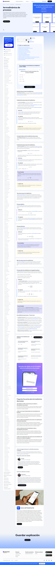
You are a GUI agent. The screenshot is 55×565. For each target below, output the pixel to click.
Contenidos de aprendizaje (19, 1)
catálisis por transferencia (6, 162)
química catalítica (6, 392)
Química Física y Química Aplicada (7, 80)
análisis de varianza (6, 101)
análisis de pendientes (6, 98)
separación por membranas (7, 421)
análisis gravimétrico (6, 102)
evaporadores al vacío (6, 262)
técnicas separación (6, 464)
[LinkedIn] (51, 560)
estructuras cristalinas (6, 258)
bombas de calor (6, 132)
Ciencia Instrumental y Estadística (7, 72)
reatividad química (6, 408)
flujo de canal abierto (6, 283)
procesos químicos (6, 382)
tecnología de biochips (6, 435)
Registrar (49, 1)
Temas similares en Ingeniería (22, 53)
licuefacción (5, 318)
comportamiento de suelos (7, 183)
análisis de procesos (32, 328)
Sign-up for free (27, 539)
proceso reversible (21, 327)
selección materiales (6, 417)
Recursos (33, 1)
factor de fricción (6, 267)
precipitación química (6, 366)
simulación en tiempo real (6, 425)
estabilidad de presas (6, 249)
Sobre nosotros (17, 555)
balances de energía (6, 110)
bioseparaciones (6, 124)
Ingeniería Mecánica (6, 66)
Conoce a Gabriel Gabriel (22, 485)
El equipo (17, 556)
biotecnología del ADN (6, 127)
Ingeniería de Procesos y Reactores (7, 76)
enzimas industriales (6, 245)
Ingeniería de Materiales (6, 473)
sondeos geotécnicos (6, 431)
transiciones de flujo (6, 460)
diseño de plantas (6, 228)
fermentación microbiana (6, 274)
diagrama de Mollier (6, 219)
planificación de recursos (6, 362)
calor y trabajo (37, 147)
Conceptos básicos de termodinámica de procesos (25, 48)
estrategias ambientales (6, 254)
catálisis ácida (5, 163)
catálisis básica (5, 150)
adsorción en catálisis (6, 88)
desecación (5, 209)
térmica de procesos (6, 465)
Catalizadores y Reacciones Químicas (7, 71)
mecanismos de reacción (6, 322)
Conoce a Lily (20, 467)
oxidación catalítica (6, 357)
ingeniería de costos (6, 300)
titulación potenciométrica (6, 452)
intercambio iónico (6, 313)
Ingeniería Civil (5, 63)
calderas (5, 133)
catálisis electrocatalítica (6, 153)
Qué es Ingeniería (6, 487)
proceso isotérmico (22, 227)
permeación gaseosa (6, 360)
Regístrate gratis (43, 11)
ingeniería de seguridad (6, 305)
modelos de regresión (6, 340)
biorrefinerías (5, 123)
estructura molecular (6, 257)
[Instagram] (46, 560)
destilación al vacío (6, 210)
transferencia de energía (38, 92)
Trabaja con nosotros (18, 553)
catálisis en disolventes (6, 154)
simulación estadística (6, 426)
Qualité (18, 39)
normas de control (6, 353)
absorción (5, 84)
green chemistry (5, 292)
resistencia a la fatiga (6, 412)
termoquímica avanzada (6, 451)
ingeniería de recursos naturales (7, 304)
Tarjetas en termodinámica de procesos (24, 55)
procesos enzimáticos (6, 379)
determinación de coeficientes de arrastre (8, 218)
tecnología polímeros (6, 439)
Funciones (27, 1)
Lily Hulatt (33, 38)
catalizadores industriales (6, 145)
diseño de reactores (6, 231)
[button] (3, 29)
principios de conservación (7, 370)
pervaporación (5, 361)
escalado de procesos (6, 248)
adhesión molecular (6, 85)
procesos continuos (6, 374)
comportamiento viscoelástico (7, 188)
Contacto (36, 553)
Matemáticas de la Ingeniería (7, 482)
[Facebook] (44, 560)
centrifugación (5, 167)
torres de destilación (6, 455)
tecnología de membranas (6, 438)
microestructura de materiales (7, 331)
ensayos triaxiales (6, 244)
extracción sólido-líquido (6, 266)
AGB (12, 560)
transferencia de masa (6, 456)
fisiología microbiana (6, 278)
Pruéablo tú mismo (6, 21)
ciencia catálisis (5, 172)
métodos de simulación (6, 349)
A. (21, 74)
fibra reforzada (5, 275)
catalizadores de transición (6, 140)
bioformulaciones (6, 115)
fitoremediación (5, 279)
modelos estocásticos (6, 343)
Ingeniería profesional (6, 481)
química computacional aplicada (7, 395)
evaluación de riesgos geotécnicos (7, 261)
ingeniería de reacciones (6, 301)
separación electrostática (6, 418)
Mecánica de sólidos (6, 485)
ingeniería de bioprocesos (6, 296)
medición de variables (6, 323)
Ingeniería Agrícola (6, 60)
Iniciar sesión (44, 1)
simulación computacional (6, 422)
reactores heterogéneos (6, 405)
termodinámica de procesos (7, 447)
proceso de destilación (6, 373)
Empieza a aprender (37, 337)
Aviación (5, 57)
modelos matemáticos (6, 344)
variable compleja (6, 468)
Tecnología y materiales (6, 81)
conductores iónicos (6, 193)
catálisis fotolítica (6, 158)
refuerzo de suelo (6, 409)
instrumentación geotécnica (7, 309)
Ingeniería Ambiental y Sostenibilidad (8, 75)
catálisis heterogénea (6, 159)
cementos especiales (6, 166)
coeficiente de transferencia (7, 179)
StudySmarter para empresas (29, 553)
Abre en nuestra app (29, 86)
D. (21, 81)
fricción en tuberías (6, 288)
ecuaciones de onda (6, 236)
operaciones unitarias (6, 356)
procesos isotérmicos (22, 244)
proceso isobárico (20, 205)
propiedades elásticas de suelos (7, 387)
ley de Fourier (5, 317)
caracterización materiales (6, 136)
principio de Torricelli (6, 369)
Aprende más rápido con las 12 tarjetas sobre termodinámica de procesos (28, 57)
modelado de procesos (6, 336)
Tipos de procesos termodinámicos (23, 49)
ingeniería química (20, 271)
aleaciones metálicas (6, 90)
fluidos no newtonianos (6, 280)
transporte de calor (6, 461)
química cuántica (6, 396)
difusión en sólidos (6, 223)
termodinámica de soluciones (7, 448)
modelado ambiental (6, 335)
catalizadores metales (6, 146)
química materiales (6, 400)
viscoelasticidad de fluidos (6, 470)
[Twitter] (49, 560)
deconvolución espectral (6, 205)
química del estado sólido (6, 399)
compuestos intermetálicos (7, 192)
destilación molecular (6, 215)
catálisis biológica (6, 149)
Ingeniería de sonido (6, 479)
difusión (5, 222)
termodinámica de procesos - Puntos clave (24, 52)
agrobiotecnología (6, 89)
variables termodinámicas (33, 104)
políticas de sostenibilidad (6, 365)
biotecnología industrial (6, 128)
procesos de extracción (6, 375)
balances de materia (6, 111)
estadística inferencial (6, 253)
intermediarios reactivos (6, 314)
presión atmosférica (32, 219)
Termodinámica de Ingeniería (7, 488)
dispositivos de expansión (6, 232)
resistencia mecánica (6, 413)
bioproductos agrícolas (6, 119)
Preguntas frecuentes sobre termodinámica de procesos (26, 58)
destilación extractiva (6, 214)
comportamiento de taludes (7, 184)
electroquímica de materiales (7, 240)
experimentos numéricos (6, 265)
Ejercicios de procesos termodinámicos (23, 50)
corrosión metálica (6, 197)
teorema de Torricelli (6, 443)
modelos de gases (6, 339)
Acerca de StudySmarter (21, 59)
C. (21, 79)
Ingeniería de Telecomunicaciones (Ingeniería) (8, 476)
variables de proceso (6, 469)
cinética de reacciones (6, 176)
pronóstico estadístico (6, 383)
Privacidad (16, 560)
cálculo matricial (5, 201)
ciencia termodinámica (6, 175)
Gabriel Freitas (30, 39)
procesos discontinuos (6, 378)
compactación (5, 180)
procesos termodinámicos (21, 194)
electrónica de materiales (6, 241)
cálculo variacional (6, 202)
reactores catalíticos (6, 404)
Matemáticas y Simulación (6, 77)
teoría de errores (6, 444)
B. (20, 77)
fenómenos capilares (6, 270)
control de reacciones (6, 196)
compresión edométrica (6, 189)
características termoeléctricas (7, 137)
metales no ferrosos (6, 326)
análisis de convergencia (6, 97)
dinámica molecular (6, 227)
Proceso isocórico (20, 159)
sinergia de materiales (6, 430)
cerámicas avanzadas (6, 171)
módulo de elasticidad (6, 352)
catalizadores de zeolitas (6, 141)
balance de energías (6, 106)
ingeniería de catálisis (6, 297)
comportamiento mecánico (7, 185)
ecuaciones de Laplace (6, 235)
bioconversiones (6, 114)
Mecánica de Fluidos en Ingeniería (7, 484)
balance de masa (6, 107)
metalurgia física (6, 327)
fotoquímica (5, 287)
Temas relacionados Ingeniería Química (24, 54)
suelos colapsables (6, 434)
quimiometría (5, 391)
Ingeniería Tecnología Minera (7, 472)
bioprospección (5, 120)
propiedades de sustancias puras (7, 386)
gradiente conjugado (6, 291)
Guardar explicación (9, 45)
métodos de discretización (6, 348)
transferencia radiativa (6, 457)
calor (7, 14)
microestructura (5, 330)
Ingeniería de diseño (6, 478)
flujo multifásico (6, 284)
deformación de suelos (6, 206)
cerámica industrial (6, 170)
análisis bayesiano (6, 94)
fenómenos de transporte (6, 271)
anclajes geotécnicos (6, 93)
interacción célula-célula (6, 310)
